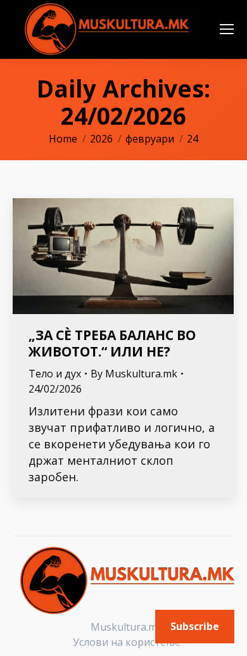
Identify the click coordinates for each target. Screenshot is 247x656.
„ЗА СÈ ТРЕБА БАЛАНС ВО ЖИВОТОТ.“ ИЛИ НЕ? (112, 343)
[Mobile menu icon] (226, 29)
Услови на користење (126, 642)
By (134, 374)
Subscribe (194, 626)
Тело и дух (54, 374)
